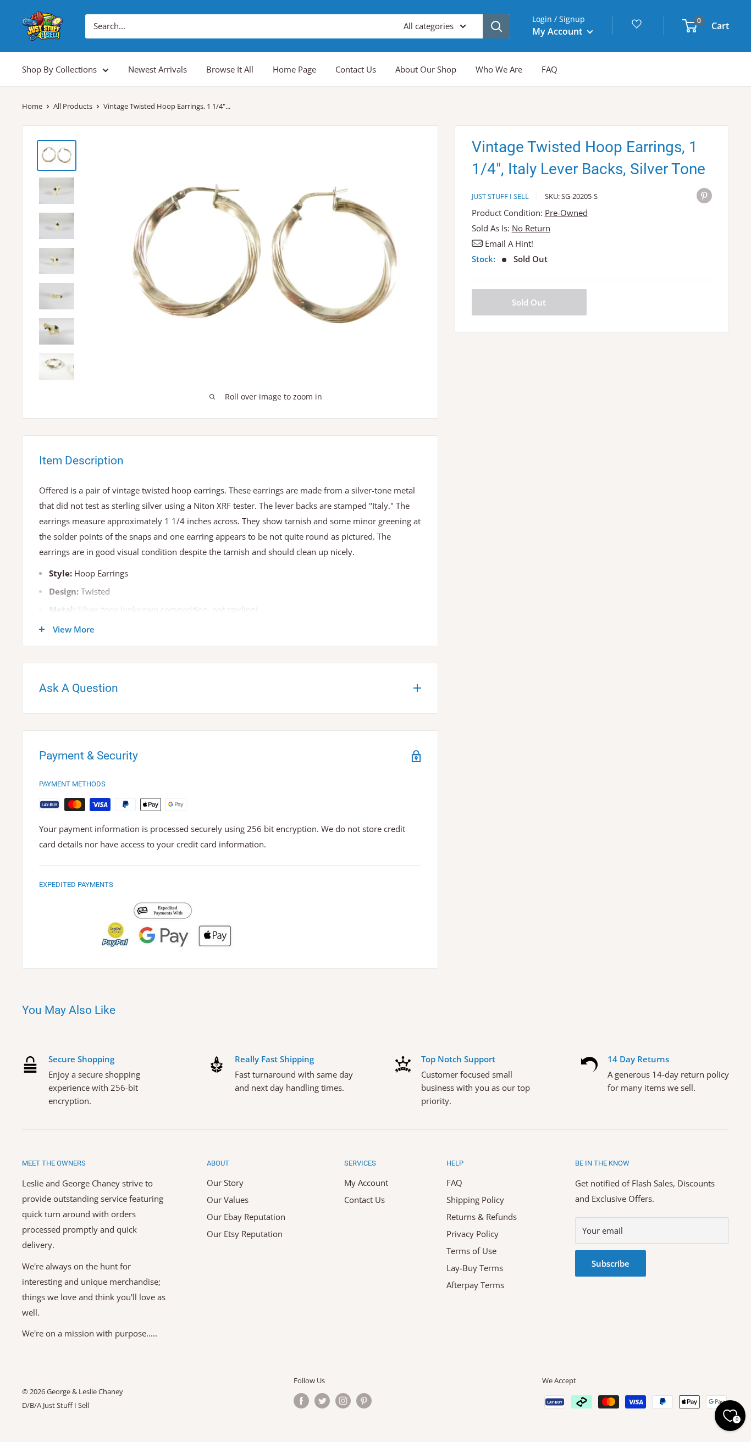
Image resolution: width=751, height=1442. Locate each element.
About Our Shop (425, 69)
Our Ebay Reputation (246, 1216)
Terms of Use (471, 1250)
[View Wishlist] (638, 27)
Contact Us (355, 69)
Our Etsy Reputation (245, 1233)
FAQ (549, 69)
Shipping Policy (475, 1199)
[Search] (496, 26)
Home (32, 106)
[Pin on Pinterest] (704, 195)
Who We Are (499, 69)
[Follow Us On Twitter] (322, 1400)
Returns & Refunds (481, 1216)
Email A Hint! (509, 243)
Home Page (294, 69)
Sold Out (529, 302)
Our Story (225, 1182)
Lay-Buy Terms (474, 1267)
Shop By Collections (59, 69)
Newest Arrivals (157, 69)
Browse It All (229, 69)
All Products (72, 106)
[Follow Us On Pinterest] (364, 1400)
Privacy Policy (472, 1233)
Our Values (228, 1199)
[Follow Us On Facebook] (301, 1400)
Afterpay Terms (475, 1284)
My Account (558, 31)
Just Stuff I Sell (500, 196)
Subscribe (610, 1263)
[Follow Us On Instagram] (343, 1400)
